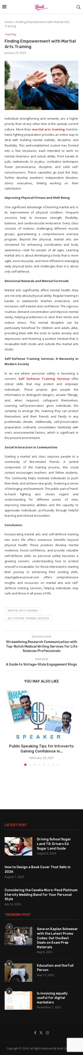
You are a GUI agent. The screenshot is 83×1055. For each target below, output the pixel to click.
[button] (8, 728)
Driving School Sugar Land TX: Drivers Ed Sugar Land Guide (54, 843)
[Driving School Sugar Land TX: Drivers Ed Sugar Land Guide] (18, 846)
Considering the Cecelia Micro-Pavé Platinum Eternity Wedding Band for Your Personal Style (41, 894)
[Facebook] (35, 1032)
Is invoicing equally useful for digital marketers (52, 998)
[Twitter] (41, 1032)
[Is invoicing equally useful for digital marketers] (18, 1000)
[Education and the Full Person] (18, 972)
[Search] (78, 7)
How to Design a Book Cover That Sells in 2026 (38, 869)
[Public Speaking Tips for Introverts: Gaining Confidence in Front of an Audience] (41, 715)
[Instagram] (47, 1032)
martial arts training (48, 129)
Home (9, 22)
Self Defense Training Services (44, 379)
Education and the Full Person (55, 968)
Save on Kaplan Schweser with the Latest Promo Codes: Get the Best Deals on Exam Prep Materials (57, 938)
